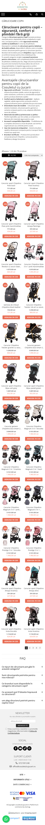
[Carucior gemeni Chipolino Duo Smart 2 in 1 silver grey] (11, 414)
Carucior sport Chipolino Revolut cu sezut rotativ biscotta (11, 265)
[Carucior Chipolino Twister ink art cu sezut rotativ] (34, 292)
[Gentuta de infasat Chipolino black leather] (11, 292)
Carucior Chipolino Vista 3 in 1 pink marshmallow (34, 265)
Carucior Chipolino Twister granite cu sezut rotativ (11, 346)
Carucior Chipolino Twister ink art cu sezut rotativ (33, 306)
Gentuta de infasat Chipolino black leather (11, 306)
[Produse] (3, 15)
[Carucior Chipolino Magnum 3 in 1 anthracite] (34, 495)
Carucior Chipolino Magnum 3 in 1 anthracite (33, 508)
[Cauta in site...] (42, 14)
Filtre (13, 155)
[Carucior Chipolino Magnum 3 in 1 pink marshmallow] (11, 495)
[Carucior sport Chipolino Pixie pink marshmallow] (11, 211)
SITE (22, 774)
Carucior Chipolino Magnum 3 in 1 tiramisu (11, 468)
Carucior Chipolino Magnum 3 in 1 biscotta (33, 427)
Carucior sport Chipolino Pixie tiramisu (34, 184)
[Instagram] (29, 748)
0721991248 (24, 763)
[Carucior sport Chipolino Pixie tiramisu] (34, 171)
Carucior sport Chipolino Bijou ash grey (11, 387)
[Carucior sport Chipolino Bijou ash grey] (11, 373)
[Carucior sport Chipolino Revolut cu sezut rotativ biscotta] (11, 252)
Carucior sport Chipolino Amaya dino (34, 589)
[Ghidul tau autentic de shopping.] (14, 818)
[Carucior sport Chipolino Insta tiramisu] (34, 616)
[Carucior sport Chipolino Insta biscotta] (11, 616)
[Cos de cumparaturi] (36, 14)
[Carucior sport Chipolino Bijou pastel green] (34, 373)
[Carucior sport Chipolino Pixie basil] (11, 171)
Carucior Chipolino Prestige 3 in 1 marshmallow (33, 549)
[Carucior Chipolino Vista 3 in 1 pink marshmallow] (34, 252)
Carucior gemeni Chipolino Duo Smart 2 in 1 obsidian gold (34, 346)
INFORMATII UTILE (21, 779)
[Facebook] (16, 748)
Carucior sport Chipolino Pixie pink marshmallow (11, 225)
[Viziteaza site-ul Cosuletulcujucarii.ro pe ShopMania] (29, 818)
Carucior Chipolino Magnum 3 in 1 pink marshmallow (11, 508)
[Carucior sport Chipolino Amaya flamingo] (34, 211)
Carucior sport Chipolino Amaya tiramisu (11, 589)
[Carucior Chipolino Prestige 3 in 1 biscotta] (11, 535)
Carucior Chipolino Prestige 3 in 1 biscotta (11, 549)
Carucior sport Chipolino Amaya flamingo (34, 225)
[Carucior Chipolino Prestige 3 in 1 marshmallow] (34, 535)
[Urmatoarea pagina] (39, 647)
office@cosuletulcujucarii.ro (24, 766)
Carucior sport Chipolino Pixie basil (11, 184)
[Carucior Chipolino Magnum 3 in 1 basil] (34, 454)
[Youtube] (20, 748)
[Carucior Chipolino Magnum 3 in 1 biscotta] (34, 414)
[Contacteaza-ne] (30, 14)
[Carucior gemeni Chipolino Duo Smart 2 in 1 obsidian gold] (34, 333)
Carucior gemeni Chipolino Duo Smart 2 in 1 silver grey (11, 427)
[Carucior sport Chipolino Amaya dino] (34, 576)
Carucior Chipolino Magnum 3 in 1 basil (34, 468)
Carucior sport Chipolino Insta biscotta (11, 630)
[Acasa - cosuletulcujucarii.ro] (23, 6)
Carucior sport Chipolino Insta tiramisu (34, 630)
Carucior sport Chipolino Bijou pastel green (34, 387)
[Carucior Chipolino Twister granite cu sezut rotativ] (11, 333)
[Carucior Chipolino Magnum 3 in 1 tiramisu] (11, 454)
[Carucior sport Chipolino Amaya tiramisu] (11, 576)
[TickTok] (25, 748)
